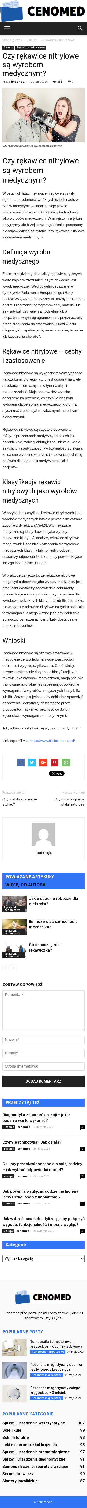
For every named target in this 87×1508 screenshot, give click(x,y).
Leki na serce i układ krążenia (29, 1444)
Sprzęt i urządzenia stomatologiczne (36, 1452)
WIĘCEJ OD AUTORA (25, 884)
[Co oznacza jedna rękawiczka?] (14, 950)
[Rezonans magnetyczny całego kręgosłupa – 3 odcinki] (14, 1393)
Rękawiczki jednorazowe (31, 47)
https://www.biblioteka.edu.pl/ (52, 741)
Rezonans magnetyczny (46, 1374)
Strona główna (12, 40)
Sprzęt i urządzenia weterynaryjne (33, 1423)
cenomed (23, 1127)
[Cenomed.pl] (43, 11)
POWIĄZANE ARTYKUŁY (29, 877)
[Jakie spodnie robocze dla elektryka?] (14, 904)
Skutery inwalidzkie (20, 1481)
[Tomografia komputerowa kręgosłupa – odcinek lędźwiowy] (14, 1347)
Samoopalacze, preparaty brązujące (35, 1466)
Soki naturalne (15, 1437)
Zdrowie (9, 1203)
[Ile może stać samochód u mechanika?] (14, 927)
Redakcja (18, 81)
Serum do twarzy (17, 1473)
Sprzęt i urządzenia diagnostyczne (33, 1459)
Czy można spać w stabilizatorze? (69, 802)
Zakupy (8, 47)
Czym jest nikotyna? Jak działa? (31, 1142)
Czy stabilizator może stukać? (19, 802)
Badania (9, 1127)
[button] (80, 28)
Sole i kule (11, 1430)
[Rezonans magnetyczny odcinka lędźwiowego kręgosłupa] (14, 1370)
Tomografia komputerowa (48, 1351)
